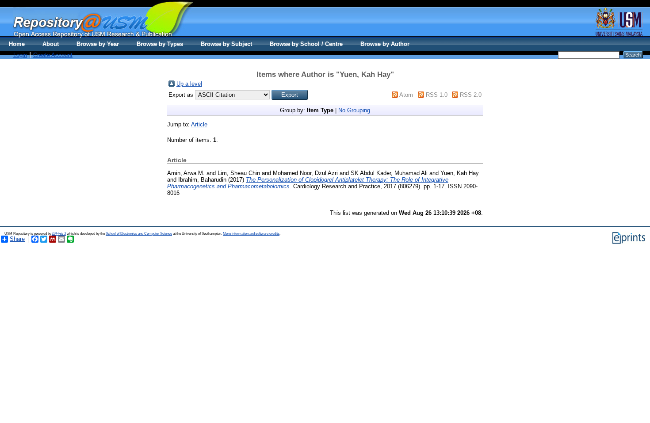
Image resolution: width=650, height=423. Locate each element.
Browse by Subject (226, 44)
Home (17, 44)
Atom (406, 94)
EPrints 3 (59, 234)
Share (17, 239)
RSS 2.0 (471, 94)
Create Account (53, 55)
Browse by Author (384, 44)
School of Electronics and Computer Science (139, 234)
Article (199, 124)
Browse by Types (160, 44)
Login (20, 55)
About (50, 44)
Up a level (189, 83)
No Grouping (354, 110)
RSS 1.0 (436, 94)
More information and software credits (251, 234)
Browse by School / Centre (306, 44)
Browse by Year (97, 44)
